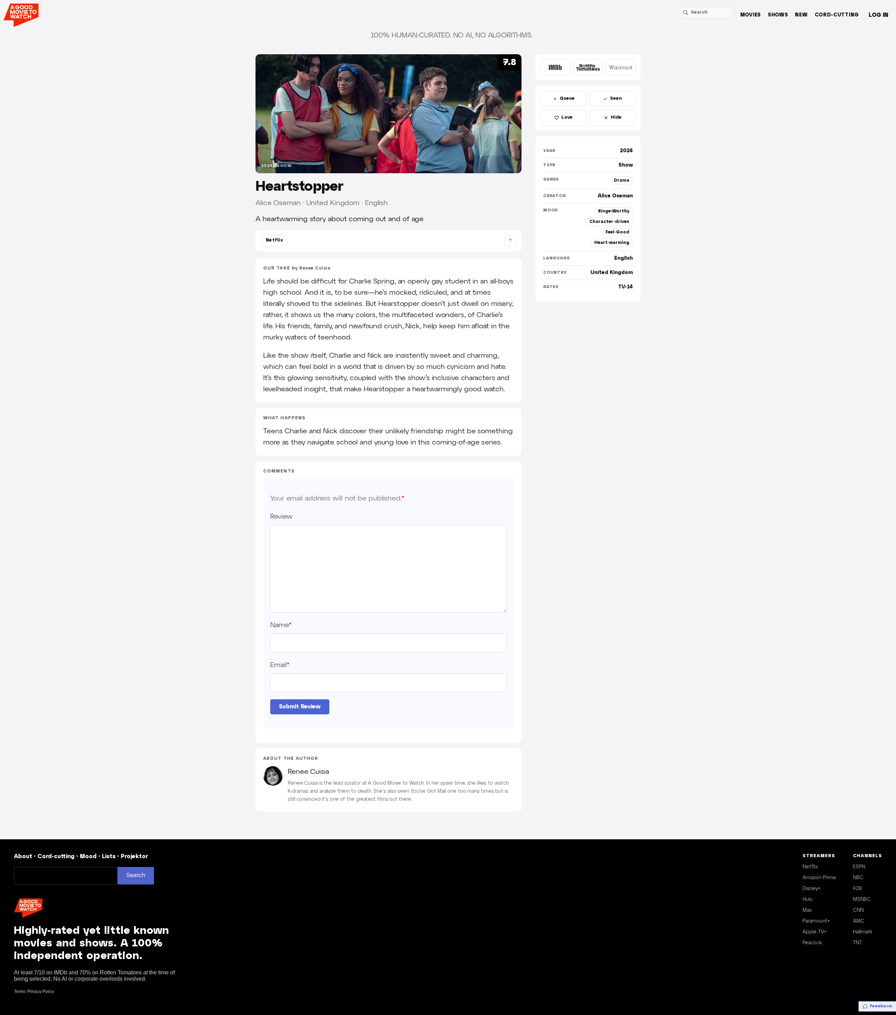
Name (281, 625)
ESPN (859, 866)
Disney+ (811, 888)
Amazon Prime (819, 877)
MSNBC (862, 899)
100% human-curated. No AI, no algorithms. (452, 35)
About (23, 856)
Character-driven (609, 222)
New (801, 15)
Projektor (134, 856)
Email (279, 665)
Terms (20, 991)
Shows (778, 15)
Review (281, 516)
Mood (88, 856)
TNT (857, 942)
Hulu (808, 899)
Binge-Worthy (613, 211)
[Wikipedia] (621, 67)
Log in (878, 15)
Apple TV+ (814, 932)
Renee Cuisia (314, 268)
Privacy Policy (40, 991)
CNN (858, 910)
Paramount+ (816, 921)
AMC (858, 921)
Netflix (274, 240)
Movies (750, 15)
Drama (621, 180)
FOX (857, 888)
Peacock (812, 942)
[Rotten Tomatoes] (588, 67)
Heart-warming (611, 243)
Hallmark (862, 932)
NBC (858, 877)
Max (807, 910)
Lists (108, 856)
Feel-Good (617, 232)
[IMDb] (555, 67)
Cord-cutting (837, 15)
